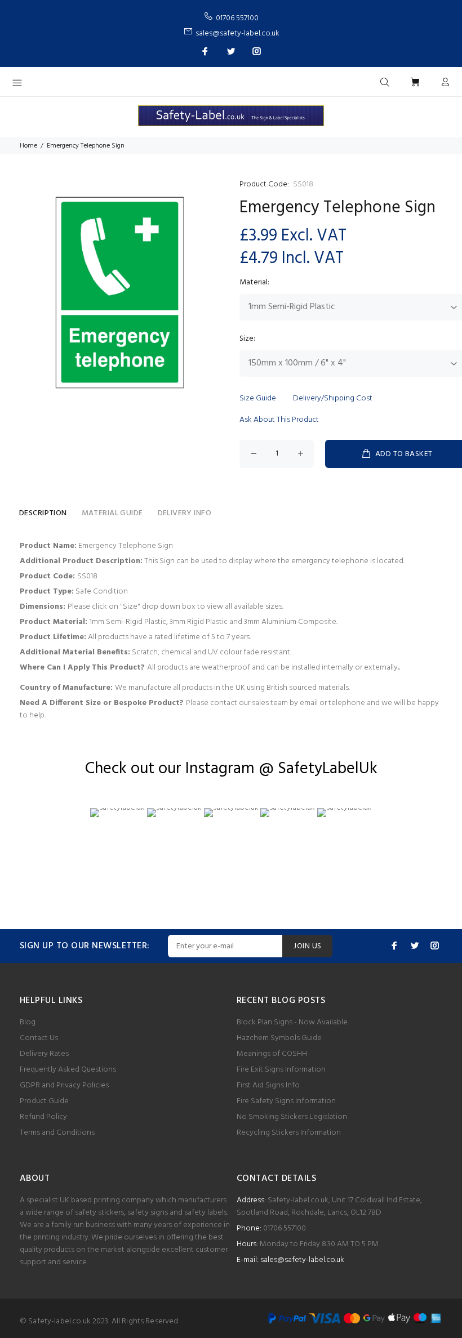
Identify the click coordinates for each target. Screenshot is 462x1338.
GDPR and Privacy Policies (64, 1085)
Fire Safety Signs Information (286, 1101)
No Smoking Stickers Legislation (292, 1116)
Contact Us (39, 1038)
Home (28, 145)
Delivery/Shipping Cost (332, 398)
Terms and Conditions (57, 1132)
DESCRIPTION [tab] (43, 513)
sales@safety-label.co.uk (302, 1260)
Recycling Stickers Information (289, 1132)
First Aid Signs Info (268, 1085)
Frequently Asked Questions (68, 1069)
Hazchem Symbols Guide (279, 1038)
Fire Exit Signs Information (281, 1069)
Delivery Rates (44, 1053)
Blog (27, 1022)
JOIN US (307, 946)
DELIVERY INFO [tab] (184, 513)
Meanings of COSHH (272, 1053)
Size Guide (257, 398)
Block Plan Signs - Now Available (292, 1022)
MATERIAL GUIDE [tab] (112, 513)
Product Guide (44, 1101)
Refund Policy (43, 1116)
